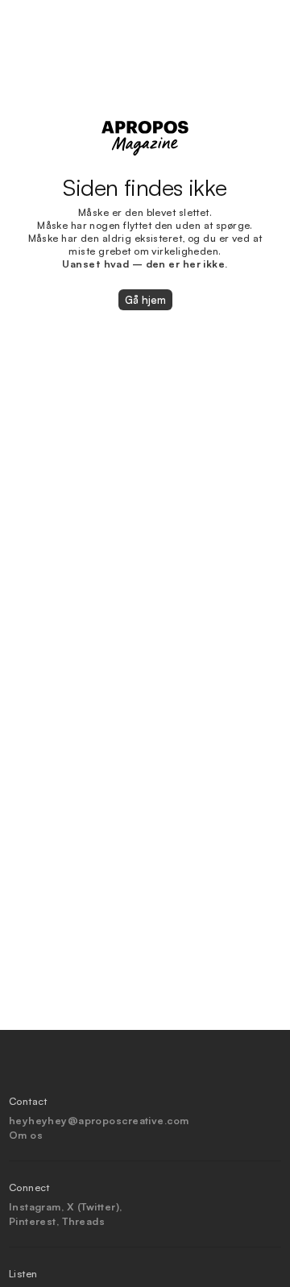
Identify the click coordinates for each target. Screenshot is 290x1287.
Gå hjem (145, 299)
